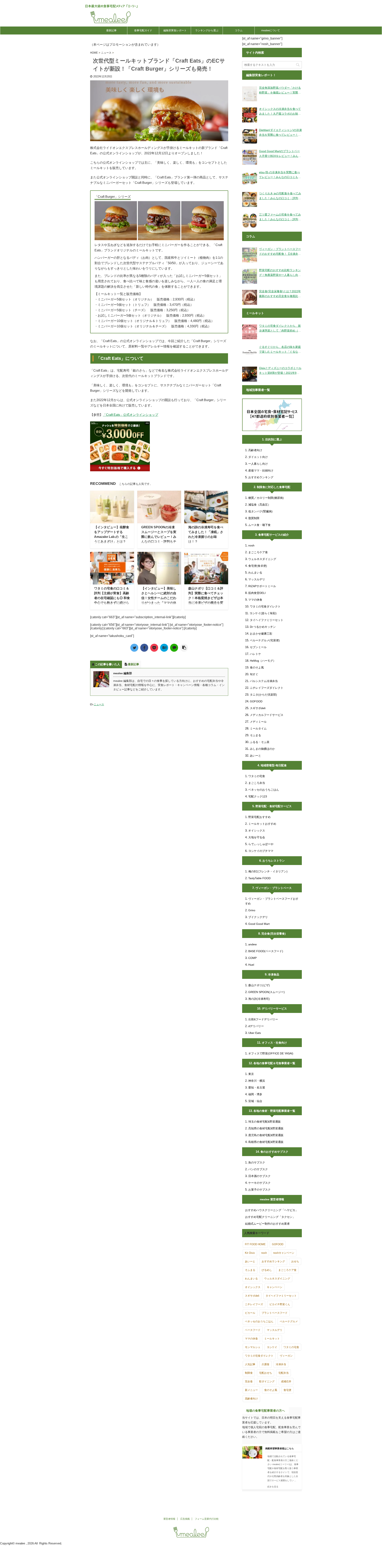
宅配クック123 (257, 796)
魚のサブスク (256, 1162)
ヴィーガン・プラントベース (273, 888)
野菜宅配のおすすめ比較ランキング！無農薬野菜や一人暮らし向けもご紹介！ (280, 273)
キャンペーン (274, 1287)
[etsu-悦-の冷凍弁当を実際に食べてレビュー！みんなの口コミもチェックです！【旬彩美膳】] (249, 178)
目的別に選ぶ (273, 439)
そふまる (255, 735)
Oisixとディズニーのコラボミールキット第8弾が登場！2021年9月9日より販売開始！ (280, 370)
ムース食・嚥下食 (259, 524)
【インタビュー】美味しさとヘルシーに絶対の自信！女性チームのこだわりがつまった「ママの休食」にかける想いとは (158, 598)
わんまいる (255, 572)
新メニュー (251, 1390)
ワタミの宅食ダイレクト (265, 606)
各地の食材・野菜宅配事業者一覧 (274, 1110)
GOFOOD (256, 701)
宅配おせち (265, 1372)
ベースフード (252, 1330)
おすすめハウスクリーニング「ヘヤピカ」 (271, 1210)
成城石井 (286, 1381)
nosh (251, 545)
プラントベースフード (274, 1312)
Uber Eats (254, 1032)
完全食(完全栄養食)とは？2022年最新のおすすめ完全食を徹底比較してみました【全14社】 (280, 294)
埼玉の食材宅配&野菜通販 (264, 1121)
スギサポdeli (257, 708)
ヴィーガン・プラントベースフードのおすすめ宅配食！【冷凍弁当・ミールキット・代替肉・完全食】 (280, 251)
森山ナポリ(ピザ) (259, 985)
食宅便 (287, 1390)
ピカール (250, 1312)
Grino (251, 910)
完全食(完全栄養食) (273, 933)
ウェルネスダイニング (262, 559)
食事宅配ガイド (143, 30)
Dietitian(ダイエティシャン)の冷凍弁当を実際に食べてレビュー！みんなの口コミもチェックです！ (280, 132)
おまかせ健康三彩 (261, 633)
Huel (251, 964)
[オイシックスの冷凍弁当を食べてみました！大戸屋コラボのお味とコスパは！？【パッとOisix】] (249, 114)
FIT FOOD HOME (255, 1244)
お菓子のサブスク (259, 1189)
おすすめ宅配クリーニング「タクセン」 (270, 1216)
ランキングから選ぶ (206, 30)
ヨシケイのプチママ (260, 850)
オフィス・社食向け (274, 1042)
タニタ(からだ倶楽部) (263, 694)
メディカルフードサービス (266, 714)
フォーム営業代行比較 (207, 1518)
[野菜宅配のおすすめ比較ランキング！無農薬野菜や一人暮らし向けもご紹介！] (249, 276)
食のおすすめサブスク (274, 1151)
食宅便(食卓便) (257, 565)
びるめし (267, 1269)
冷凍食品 (273, 974)
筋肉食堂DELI (257, 592)
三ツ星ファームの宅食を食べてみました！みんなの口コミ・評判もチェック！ (280, 217)
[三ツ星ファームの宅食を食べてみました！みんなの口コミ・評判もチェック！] (249, 220)
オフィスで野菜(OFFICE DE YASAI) (270, 1053)
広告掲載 (185, 1518)
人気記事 (250, 1364)
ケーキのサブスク (259, 1182)
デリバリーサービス (274, 1008)
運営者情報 (169, 1518)
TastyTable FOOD (259, 878)
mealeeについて (270, 30)
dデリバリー (256, 1026)
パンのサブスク (258, 1169)
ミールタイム (258, 728)
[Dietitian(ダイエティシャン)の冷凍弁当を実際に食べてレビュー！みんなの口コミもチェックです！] (249, 136)
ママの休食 (255, 599)
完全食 (249, 1381)
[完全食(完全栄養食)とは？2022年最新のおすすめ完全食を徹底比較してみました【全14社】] (249, 297)
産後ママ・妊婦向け (260, 470)
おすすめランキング (260, 477)
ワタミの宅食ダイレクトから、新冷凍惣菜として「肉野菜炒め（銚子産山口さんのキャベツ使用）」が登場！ (280, 328)
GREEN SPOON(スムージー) (266, 992)
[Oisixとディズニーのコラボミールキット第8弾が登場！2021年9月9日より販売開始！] (249, 374)
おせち (295, 1261)
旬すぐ (254, 674)
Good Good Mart (259, 923)
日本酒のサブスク (259, 1176)
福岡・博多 (255, 1094)
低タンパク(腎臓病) (260, 511)
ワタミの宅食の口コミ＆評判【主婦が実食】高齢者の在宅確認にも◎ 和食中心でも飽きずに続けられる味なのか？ (112, 598)
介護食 (265, 1364)
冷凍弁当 (281, 1364)
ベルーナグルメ (289, 1321)
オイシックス (256, 830)
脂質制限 (253, 518)
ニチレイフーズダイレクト (266, 687)
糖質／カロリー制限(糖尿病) (266, 497)
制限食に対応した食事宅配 (273, 487)
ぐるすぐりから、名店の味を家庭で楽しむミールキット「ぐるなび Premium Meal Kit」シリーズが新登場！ (280, 349)
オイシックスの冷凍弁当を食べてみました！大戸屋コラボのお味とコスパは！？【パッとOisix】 (280, 111)
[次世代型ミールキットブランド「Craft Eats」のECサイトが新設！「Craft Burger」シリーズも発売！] (164, 648)
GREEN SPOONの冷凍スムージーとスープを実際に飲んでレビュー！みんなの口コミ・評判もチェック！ (158, 537)
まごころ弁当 (256, 782)
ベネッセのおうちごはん (263, 789)
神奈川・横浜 (256, 1080)
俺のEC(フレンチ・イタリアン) (267, 871)
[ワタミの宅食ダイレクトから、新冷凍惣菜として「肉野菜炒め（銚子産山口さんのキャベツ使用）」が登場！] (249, 331)
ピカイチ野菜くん (279, 1304)
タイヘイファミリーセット (266, 620)
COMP (252, 957)
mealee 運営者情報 (272, 1199)
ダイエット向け (258, 457)
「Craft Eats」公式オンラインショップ (130, 414)
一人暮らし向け (258, 463)
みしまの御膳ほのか (262, 748)
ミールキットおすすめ (262, 823)
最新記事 (111, 30)
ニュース (99, 704)
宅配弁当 (283, 1372)
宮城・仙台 (255, 1101)
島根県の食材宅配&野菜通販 (266, 1142)
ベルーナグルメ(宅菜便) (265, 640)
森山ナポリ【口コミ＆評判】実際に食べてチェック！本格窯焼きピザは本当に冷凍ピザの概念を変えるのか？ (205, 598)
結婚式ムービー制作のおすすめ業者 (267, 1223)
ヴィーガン (286, 1355)
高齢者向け (255, 450)
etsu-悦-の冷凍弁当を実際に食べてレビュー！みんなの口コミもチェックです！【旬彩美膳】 (280, 175)
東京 (251, 1074)
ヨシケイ (272, 1347)
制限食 (249, 1372)
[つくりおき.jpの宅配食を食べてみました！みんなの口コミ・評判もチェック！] (249, 199)
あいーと (255, 755)
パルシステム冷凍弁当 (264, 681)
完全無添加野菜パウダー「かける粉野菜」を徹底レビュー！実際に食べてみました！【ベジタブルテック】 (280, 90)
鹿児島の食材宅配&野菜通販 (266, 1135)
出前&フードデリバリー (263, 1019)
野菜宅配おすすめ (259, 817)
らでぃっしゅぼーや (260, 844)
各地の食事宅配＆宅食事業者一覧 (274, 1063)
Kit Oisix (250, 1252)
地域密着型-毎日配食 (274, 765)
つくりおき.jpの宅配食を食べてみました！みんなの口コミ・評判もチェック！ (280, 196)
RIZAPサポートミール (262, 586)
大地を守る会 (256, 837)
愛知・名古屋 (256, 1087)
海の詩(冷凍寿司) (259, 998)
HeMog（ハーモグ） (263, 660)
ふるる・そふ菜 (259, 742)
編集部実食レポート (175, 30)
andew (252, 944)
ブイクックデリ (258, 917)
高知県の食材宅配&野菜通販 (266, 1128)
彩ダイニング (267, 1381)
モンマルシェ (252, 1347)
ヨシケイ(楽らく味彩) (263, 613)
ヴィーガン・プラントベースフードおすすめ (271, 901)
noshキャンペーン (283, 1252)
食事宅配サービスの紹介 (273, 534)
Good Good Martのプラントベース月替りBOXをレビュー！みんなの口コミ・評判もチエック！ (280, 154)
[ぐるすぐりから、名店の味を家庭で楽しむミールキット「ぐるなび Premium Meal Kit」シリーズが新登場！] (249, 352)
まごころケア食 (258, 552)
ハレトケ (255, 653)
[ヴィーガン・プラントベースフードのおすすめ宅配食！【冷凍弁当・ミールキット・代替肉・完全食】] (249, 255)
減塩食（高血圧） (259, 504)
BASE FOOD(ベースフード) (265, 951)
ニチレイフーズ (254, 1304)
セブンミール (258, 647)
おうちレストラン (273, 860)
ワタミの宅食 (256, 776)
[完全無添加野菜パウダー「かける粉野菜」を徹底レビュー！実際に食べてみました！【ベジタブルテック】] (249, 93)
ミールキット (272, 1338)
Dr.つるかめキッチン (263, 626)
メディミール (258, 721)
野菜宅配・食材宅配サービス (273, 806)
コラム (239, 30)
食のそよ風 (257, 667)
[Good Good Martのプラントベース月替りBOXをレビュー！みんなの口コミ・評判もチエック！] (249, 157)
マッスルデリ (256, 579)
